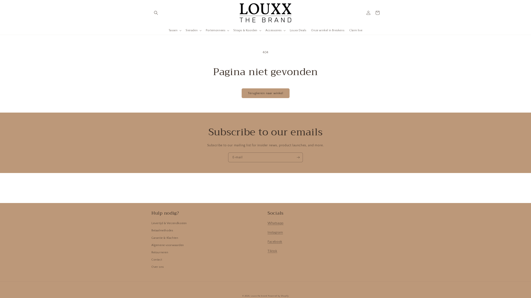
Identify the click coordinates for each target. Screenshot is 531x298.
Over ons (157, 267)
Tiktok (272, 251)
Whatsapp (276, 223)
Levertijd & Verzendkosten (169, 223)
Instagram (275, 232)
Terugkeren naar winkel (265, 93)
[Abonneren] (298, 157)
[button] (156, 12)
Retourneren (159, 252)
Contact (156, 259)
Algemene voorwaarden (167, 245)
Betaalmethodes (162, 230)
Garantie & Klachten (164, 238)
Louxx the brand (259, 296)
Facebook (275, 242)
